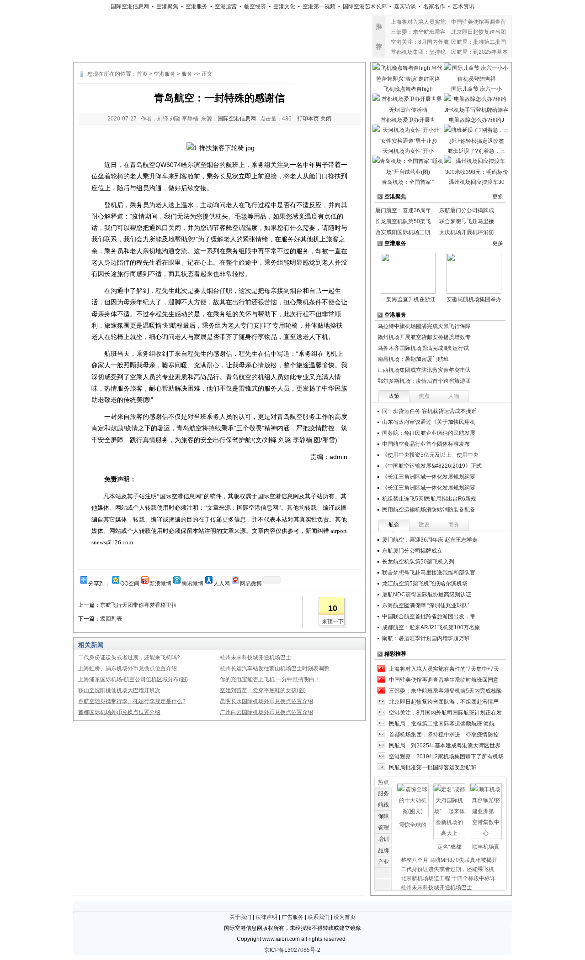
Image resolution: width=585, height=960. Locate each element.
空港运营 (226, 6)
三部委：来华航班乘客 (418, 32)
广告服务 (292, 917)
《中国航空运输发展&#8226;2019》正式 (432, 466)
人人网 (221, 582)
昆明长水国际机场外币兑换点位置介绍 (266, 701)
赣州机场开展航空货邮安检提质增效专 (424, 337)
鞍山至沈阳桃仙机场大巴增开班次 (119, 690)
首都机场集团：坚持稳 (418, 52)
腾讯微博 (192, 582)
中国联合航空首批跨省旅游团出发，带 (428, 616)
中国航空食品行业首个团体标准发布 (426, 444)
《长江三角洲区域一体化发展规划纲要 (428, 477)
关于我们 (240, 917)
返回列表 (111, 619)
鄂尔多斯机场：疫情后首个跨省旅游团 (424, 381)
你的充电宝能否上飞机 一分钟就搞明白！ (270, 679)
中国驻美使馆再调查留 (478, 22)
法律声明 (266, 917)
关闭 (325, 118)
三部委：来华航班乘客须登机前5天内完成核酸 (445, 691)
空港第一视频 (319, 6)
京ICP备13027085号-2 (292, 950)
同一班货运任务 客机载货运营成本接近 (429, 411)
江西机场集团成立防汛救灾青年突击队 (424, 370)
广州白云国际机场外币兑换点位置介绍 (266, 712)
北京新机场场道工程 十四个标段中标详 (448, 878)
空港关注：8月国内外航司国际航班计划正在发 (445, 713)
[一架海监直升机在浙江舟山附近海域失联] (408, 273)
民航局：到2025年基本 (479, 52)
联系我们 (319, 917)
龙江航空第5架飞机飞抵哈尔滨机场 (425, 583)
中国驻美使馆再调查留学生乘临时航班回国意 (444, 680)
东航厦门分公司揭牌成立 (412, 551)
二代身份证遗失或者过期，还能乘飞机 (447, 869)
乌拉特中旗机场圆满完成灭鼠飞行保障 (424, 326)
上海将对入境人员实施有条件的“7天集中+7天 (444, 669)
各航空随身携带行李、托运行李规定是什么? (132, 701)
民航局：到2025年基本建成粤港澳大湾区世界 (444, 745)
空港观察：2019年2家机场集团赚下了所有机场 (446, 756)
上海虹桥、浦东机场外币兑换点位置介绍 (127, 668)
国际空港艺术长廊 (365, 6)
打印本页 (308, 118)
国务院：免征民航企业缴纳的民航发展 (428, 433)
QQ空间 (129, 582)
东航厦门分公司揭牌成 (466, 210)
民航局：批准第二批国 (478, 42)
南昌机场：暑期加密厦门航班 (413, 359)
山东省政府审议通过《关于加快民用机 (428, 422)
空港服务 (196, 6)
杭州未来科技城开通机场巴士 (255, 657)
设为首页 (345, 917)
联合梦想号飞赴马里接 (466, 221)
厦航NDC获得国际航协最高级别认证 (426, 594)
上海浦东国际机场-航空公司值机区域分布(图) (133, 679)
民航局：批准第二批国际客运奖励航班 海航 (442, 723)
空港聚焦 (167, 6)
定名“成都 (449, 847)
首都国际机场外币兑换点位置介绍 (119, 712)
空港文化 (284, 6)
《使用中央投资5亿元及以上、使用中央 (430, 455)
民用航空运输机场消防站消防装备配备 (428, 509)
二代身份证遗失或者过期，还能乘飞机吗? (129, 657)
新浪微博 (160, 582)
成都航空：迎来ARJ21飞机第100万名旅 (431, 627)
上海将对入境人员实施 (418, 22)
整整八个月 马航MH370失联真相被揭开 (449, 860)
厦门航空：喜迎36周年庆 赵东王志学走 (430, 540)
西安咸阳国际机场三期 (402, 232)
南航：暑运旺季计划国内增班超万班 (428, 638)
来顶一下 (333, 621)
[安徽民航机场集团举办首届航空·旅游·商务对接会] (474, 273)
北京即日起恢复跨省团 (478, 32)
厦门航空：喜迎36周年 (403, 210)
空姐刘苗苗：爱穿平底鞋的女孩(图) (263, 690)
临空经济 (255, 6)
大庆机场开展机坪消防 (466, 232)
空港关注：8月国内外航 (420, 42)
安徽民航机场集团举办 (474, 299)
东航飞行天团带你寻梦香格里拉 (138, 605)
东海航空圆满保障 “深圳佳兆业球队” (425, 605)
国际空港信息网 (130, 6)
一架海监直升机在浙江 (408, 299)
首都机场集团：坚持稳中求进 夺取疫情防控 (444, 734)
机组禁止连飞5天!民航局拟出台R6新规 (429, 499)
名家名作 (434, 6)
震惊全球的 (412, 825)
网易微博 (251, 582)
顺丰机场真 (486, 847)
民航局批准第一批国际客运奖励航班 (433, 767)
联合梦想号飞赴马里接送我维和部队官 (428, 572)
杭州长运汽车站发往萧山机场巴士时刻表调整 (275, 668)
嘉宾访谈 (405, 6)
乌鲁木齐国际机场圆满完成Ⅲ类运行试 (423, 348)
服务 (186, 74)
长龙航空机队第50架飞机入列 (418, 561)
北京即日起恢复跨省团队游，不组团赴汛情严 (444, 702)
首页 (142, 74)
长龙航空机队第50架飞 (403, 221)
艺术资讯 (463, 6)
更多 (497, 196)
